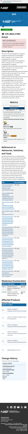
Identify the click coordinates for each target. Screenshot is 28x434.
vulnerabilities (7, 29)
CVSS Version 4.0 (14, 106)
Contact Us (9, 423)
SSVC (20, 110)
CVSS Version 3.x (14, 108)
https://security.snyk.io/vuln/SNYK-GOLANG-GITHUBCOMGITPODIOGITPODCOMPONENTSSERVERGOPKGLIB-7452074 (8, 221)
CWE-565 (4, 292)
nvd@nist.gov (21, 179)
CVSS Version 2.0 (10, 110)
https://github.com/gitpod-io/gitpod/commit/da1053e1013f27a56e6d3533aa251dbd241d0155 (7, 205)
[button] (22, 7)
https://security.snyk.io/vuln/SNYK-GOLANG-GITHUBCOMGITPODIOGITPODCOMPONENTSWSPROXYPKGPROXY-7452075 (8, 231)
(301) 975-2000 (4, 421)
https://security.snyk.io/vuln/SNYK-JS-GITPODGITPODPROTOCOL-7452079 (8, 273)
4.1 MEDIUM (13, 136)
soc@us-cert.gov (23, 429)
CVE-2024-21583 (7, 368)
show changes (16, 361)
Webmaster (3, 423)
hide (11, 302)
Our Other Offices (17, 423)
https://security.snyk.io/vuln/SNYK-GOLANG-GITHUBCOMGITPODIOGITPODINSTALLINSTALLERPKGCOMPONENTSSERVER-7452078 (8, 265)
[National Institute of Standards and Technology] (10, 412)
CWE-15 (4, 286)
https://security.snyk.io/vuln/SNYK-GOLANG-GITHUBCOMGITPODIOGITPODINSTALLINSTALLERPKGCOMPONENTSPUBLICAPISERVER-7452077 (8, 253)
